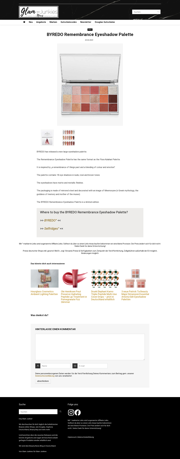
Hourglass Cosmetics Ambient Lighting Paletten (44, 293)
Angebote (41, 22)
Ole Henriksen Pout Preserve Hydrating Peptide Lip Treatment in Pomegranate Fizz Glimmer (74, 296)
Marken (53, 22)
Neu (31, 22)
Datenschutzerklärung (44, 376)
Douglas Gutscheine (105, 22)
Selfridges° (51, 228)
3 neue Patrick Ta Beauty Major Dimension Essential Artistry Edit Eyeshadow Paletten (135, 295)
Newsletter (85, 22)
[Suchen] (158, 12)
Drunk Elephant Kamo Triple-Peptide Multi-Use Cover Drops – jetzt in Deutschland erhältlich (104, 295)
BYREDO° (50, 220)
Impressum (72, 437)
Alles (90, 29)
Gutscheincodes (69, 22)
